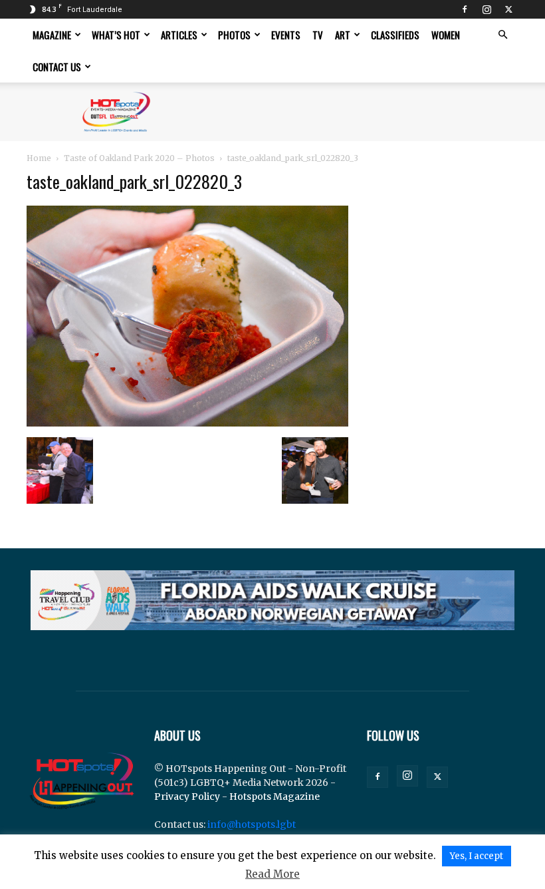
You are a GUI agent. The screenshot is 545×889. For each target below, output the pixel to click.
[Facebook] (465, 9)
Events (285, 34)
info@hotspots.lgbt (251, 824)
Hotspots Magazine (274, 796)
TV (317, 34)
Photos (234, 34)
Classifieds (395, 34)
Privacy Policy (187, 796)
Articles (179, 34)
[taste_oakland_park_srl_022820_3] (187, 423)
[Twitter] (508, 9)
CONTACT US (57, 66)
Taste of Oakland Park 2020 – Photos (139, 158)
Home (39, 158)
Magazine (52, 34)
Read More (272, 874)
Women (445, 34)
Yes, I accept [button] (476, 856)
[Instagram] (486, 9)
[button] (502, 35)
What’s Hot (116, 34)
